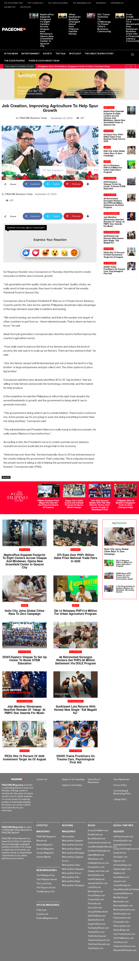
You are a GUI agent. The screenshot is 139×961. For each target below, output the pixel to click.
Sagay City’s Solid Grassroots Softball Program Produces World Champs (74, 504)
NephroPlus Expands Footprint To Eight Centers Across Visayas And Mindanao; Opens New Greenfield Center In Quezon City (47, 30)
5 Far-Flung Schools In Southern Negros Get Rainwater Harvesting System (125, 589)
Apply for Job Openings (73, 779)
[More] (87, 184)
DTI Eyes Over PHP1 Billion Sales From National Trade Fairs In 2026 (114, 138)
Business (6, 477)
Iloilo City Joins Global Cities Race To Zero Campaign (114, 153)
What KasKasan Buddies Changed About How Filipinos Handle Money (75, 24)
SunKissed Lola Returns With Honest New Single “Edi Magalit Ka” (114, 239)
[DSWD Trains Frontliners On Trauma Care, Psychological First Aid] (131, 266)
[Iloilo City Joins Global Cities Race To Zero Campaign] (131, 150)
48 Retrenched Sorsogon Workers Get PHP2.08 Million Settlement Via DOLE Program (114, 203)
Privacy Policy (120, 785)
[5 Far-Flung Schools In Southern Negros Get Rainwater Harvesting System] (108, 588)
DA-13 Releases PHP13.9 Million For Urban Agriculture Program (113, 169)
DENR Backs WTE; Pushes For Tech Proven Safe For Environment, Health (124, 576)
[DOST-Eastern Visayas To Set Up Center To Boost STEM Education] (131, 181)
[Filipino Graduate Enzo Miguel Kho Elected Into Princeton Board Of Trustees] (48, 490)
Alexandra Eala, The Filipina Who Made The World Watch (67, 66)
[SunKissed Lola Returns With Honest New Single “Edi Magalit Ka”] (131, 235)
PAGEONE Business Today (33, 118)
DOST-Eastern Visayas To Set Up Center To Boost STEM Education (114, 185)
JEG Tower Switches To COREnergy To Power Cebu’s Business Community (104, 23)
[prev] (128, 66)
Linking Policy (120, 799)
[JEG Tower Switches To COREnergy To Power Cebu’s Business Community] (91, 15)
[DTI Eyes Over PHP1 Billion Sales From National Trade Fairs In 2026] (131, 134)
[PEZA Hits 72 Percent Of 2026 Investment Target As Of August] (131, 252)
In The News (110, 178)
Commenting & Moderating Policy (122, 792)
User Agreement (121, 779)
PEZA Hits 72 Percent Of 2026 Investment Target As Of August (114, 254)
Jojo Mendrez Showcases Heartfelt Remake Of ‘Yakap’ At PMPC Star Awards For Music (114, 222)
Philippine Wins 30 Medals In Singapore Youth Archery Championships (125, 504)
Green (107, 147)
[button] (132, 54)
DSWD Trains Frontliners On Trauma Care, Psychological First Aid (114, 270)
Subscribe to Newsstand (94, 781)
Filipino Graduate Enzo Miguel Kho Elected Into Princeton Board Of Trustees (48, 504)
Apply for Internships (72, 785)
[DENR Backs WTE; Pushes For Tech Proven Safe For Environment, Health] (108, 576)
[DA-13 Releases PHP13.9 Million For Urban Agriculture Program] (131, 164)
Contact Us (41, 779)
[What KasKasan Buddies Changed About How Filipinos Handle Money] (62, 15)
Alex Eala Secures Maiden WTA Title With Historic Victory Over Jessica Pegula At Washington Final (99, 505)
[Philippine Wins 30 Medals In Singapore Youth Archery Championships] (125, 490)
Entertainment (111, 213)
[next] (133, 66)
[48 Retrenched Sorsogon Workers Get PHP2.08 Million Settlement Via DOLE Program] (131, 198)
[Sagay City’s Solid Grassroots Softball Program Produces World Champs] (74, 490)
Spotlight (109, 107)
